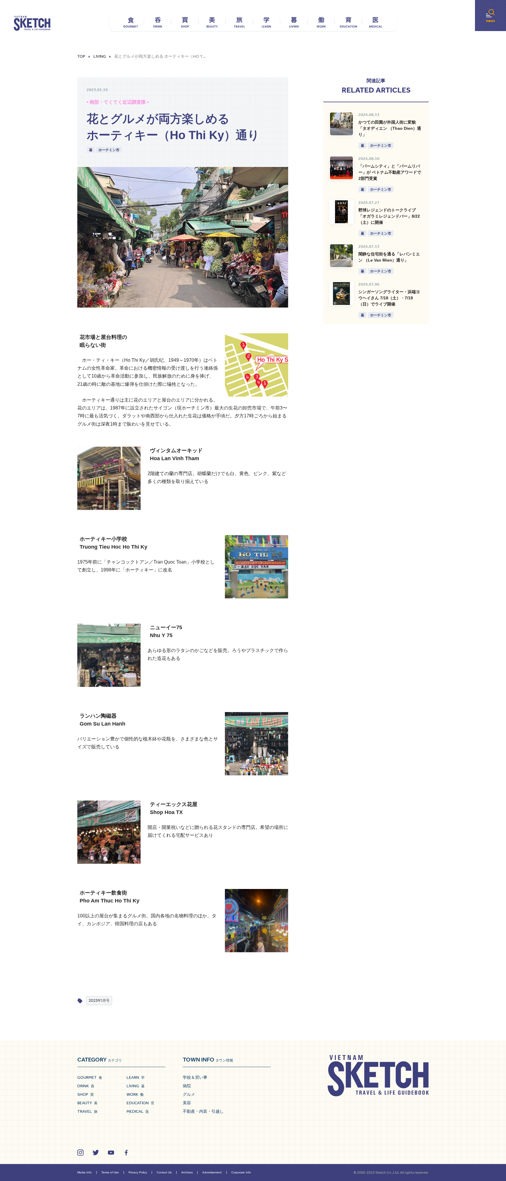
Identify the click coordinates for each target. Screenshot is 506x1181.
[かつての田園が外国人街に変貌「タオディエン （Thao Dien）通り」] (341, 124)
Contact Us (164, 1172)
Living (99, 56)
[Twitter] (96, 1152)
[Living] (293, 22)
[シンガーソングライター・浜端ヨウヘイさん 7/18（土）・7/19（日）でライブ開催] (341, 293)
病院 (187, 1085)
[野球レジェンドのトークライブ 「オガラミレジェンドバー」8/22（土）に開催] (341, 211)
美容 (187, 1102)
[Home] (32, 23)
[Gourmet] (130, 22)
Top (81, 56)
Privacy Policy (138, 1172)
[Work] (321, 22)
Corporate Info (241, 1172)
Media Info (84, 1172)
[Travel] (239, 22)
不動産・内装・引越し (203, 1111)
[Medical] (375, 22)
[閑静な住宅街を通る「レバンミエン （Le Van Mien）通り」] (341, 255)
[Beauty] (212, 22)
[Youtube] (111, 1152)
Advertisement (212, 1172)
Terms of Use (110, 1172)
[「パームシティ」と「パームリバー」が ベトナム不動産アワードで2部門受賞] (341, 168)
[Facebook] (126, 1152)
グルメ (189, 1094)
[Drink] (157, 22)
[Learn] (266, 22)
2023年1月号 (99, 1000)
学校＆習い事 (195, 1077)
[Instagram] (80, 1152)
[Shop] (185, 22)
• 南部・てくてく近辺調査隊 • (118, 102)
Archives (187, 1172)
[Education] (348, 22)
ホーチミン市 (108, 150)
